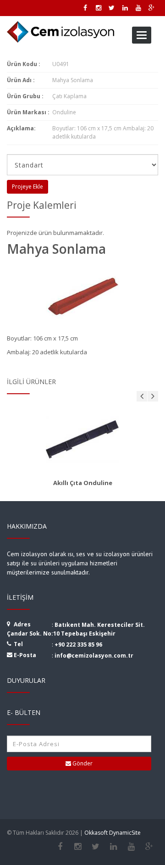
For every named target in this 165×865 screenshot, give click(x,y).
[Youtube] (131, 846)
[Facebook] (60, 846)
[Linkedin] (113, 846)
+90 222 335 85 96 (78, 644)
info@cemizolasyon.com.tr (94, 655)
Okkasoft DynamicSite (112, 833)
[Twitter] (96, 846)
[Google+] (149, 846)
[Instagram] (78, 846)
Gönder (82, 763)
